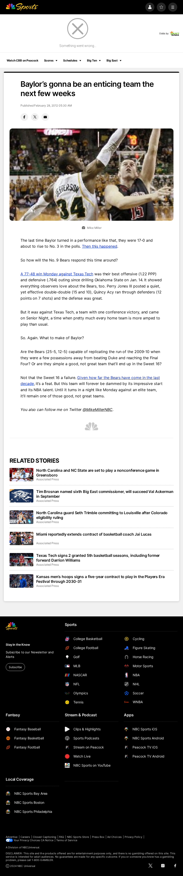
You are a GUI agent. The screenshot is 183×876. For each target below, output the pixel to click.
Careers (25, 837)
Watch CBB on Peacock (22, 60)
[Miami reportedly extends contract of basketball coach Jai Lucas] (21, 538)
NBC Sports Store (78, 837)
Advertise (12, 837)
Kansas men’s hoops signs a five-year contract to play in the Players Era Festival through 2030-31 (100, 579)
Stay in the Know (18, 644)
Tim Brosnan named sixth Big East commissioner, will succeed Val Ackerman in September (104, 494)
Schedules (70, 60)
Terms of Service (66, 840)
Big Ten (92, 60)
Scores (49, 60)
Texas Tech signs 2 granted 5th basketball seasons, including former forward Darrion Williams (98, 558)
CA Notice (47, 840)
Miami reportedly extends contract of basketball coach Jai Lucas (94, 534)
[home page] (22, 7)
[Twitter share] (35, 117)
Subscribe (15, 667)
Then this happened (99, 246)
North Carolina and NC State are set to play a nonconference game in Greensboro (97, 472)
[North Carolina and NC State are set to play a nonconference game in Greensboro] (21, 474)
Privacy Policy (133, 837)
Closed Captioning (44, 837)
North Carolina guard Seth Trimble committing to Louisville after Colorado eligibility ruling (102, 515)
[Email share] (45, 117)
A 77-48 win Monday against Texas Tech (56, 274)
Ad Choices (114, 837)
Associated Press (47, 479)
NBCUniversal (31, 847)
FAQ (61, 837)
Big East (112, 60)
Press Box (98, 837)
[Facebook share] (24, 117)
